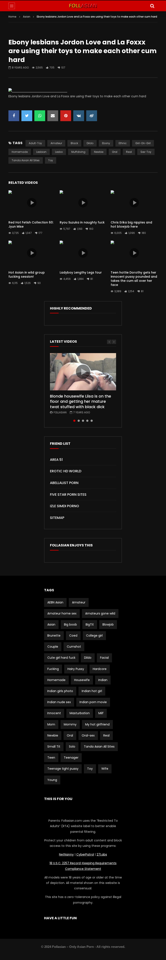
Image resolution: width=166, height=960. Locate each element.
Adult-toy (35, 143)
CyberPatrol (85, 854)
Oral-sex (88, 735)
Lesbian (41, 152)
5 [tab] (92, 421)
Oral (114, 152)
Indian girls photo (60, 691)
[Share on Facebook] (13, 115)
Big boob (70, 624)
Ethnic (123, 143)
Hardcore (100, 669)
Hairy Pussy (75, 669)
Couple (52, 646)
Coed (73, 635)
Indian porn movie (93, 702)
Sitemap (57, 517)
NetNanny (66, 854)
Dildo (90, 143)
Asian (26, 16)
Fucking (53, 669)
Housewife (82, 680)
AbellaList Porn (64, 482)
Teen (51, 757)
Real (129, 152)
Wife (104, 768)
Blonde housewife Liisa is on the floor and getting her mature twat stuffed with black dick (80, 401)
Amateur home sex (62, 613)
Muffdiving (78, 152)
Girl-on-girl (143, 143)
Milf (101, 713)
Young (52, 780)
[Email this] (52, 115)
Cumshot (74, 646)
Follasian (60, 412)
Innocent (54, 713)
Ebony (106, 143)
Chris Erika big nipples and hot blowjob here (131, 224)
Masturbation (80, 713)
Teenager (71, 757)
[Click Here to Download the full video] (37, 91)
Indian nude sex (59, 702)
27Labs (102, 854)
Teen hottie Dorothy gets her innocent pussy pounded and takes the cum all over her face (134, 278)
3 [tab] (83, 421)
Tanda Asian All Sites (26, 160)
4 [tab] (87, 421)
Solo (72, 746)
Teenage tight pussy (62, 768)
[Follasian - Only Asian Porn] (83, 6)
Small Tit (53, 746)
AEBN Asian (55, 602)
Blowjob (108, 624)
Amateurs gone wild (100, 613)
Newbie (98, 152)
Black (74, 143)
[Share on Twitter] (26, 115)
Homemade (20, 152)
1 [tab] (74, 421)
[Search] (152, 5)
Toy (50, 160)
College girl (94, 635)
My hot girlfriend (97, 724)
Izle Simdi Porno (64, 506)
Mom (51, 724)
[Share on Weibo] (91, 115)
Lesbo (59, 152)
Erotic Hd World (65, 471)
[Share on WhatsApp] (39, 115)
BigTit (90, 624)
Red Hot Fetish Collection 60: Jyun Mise (30, 224)
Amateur (56, 143)
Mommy (70, 724)
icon (32, 202)
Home (12, 16)
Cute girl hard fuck (61, 657)
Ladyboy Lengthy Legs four (81, 272)
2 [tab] (79, 421)
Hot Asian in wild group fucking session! (26, 274)
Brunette (54, 635)
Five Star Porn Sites (68, 494)
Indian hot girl (92, 691)
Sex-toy (145, 152)
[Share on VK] (78, 115)
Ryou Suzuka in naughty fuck (82, 222)
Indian (102, 680)
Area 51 (56, 459)
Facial (104, 657)
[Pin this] (65, 115)
